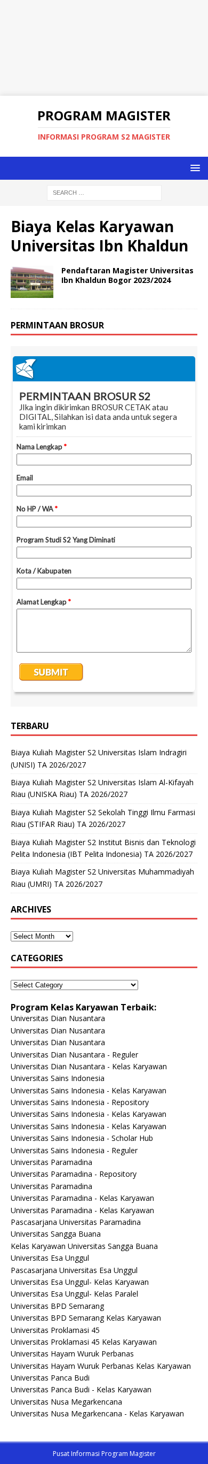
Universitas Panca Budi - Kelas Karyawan (81, 1389)
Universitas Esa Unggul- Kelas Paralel (74, 1294)
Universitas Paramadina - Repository (74, 1174)
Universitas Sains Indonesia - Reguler (74, 1150)
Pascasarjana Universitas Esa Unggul (74, 1270)
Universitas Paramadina (51, 1162)
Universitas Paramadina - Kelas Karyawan (82, 1198)
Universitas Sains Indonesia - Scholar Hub (82, 1138)
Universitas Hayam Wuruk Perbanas (72, 1353)
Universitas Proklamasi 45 (55, 1330)
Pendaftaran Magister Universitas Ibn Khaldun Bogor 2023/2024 (127, 275)
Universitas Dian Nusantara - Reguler (74, 1054)
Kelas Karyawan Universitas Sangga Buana (84, 1246)
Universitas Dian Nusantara (58, 1018)
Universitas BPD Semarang (57, 1306)
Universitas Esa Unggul (50, 1258)
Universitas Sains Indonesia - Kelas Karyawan (88, 1090)
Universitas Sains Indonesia (58, 1078)
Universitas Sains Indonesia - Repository (80, 1102)
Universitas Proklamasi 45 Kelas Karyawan (84, 1342)
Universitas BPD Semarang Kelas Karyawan (86, 1318)
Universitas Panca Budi (50, 1378)
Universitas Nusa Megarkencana (66, 1402)
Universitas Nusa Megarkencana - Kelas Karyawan (97, 1413)
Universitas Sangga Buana (56, 1234)
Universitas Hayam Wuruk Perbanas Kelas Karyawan (101, 1366)
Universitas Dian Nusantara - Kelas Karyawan (89, 1066)
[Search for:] (104, 192)
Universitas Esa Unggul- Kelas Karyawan (80, 1282)
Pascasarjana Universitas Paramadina (76, 1222)
